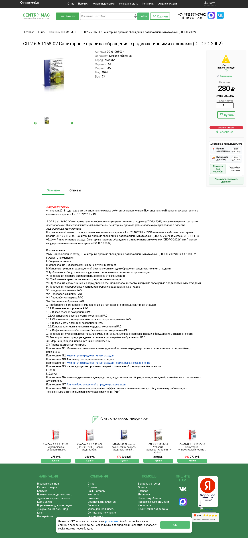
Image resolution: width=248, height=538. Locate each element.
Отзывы (75, 190)
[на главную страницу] (38, 23)
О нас (71, 3)
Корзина (42, 490)
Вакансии (93, 498)
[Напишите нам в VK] (220, 15)
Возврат (143, 490)
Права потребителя (149, 498)
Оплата (142, 487)
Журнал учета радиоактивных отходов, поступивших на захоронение (108, 362)
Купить (229, 115)
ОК (175, 525)
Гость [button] (212, 3)
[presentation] (35, 123)
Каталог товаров (47, 487)
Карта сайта (44, 501)
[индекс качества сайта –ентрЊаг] (208, 511)
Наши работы (45, 516)
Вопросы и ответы (149, 483)
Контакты (148, 3)
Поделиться (225, 131)
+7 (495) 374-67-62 (192, 14)
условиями (112, 521)
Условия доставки (104, 3)
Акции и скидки (167, 3)
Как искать (144, 505)
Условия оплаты (128, 3)
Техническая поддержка (153, 509)
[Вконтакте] (182, 489)
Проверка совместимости (153, 501)
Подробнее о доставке (234, 168)
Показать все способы (218, 169)
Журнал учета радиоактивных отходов (90, 355)
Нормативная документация (54, 505)
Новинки (83, 3)
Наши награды (96, 490)
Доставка (144, 494)
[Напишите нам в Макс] (211, 15)
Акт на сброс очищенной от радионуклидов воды (96, 384)
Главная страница (48, 483)
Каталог (71, 16)
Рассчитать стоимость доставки (226, 180)
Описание (53, 190)
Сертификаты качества (102, 501)
